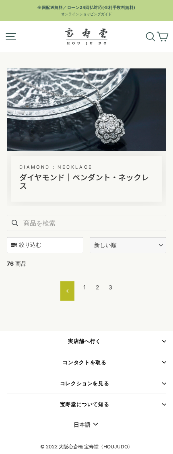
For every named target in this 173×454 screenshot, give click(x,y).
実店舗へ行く (84, 341)
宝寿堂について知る (84, 404)
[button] (128, 245)
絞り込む (30, 244)
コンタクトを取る (84, 362)
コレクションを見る (84, 383)
